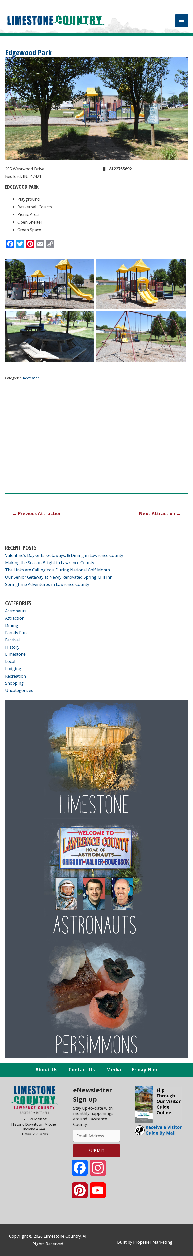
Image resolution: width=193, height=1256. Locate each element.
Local (10, 661)
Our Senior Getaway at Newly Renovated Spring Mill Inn (58, 577)
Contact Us (82, 1069)
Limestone (15, 654)
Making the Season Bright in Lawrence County (49, 562)
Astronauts (15, 611)
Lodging (13, 668)
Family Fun (16, 632)
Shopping (14, 683)
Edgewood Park (28, 52)
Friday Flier (145, 1069)
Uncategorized (19, 690)
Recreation (31, 378)
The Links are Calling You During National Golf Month (57, 570)
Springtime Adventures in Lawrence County (47, 584)
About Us (46, 1069)
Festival (12, 640)
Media (113, 1069)
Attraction (14, 618)
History (12, 647)
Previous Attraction (37, 513)
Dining (11, 625)
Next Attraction (160, 513)
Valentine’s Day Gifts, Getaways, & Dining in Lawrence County (64, 555)
